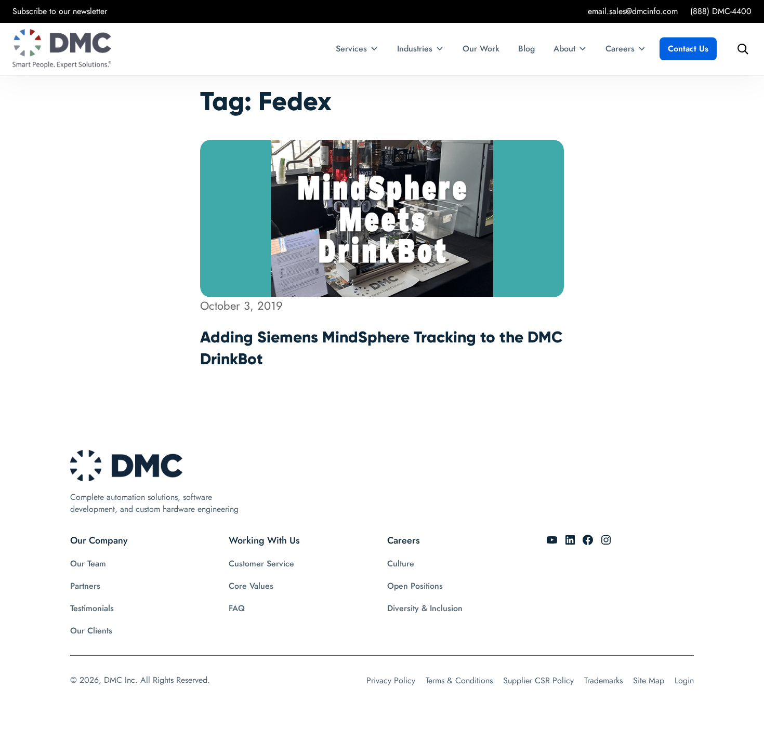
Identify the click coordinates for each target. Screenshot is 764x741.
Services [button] (351, 49)
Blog (526, 49)
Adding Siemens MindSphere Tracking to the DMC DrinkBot (381, 347)
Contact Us (688, 49)
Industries (414, 49)
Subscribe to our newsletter (59, 11)
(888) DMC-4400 (721, 11)
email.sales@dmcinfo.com (633, 11)
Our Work (481, 49)
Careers (620, 49)
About (564, 49)
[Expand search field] (740, 49)
